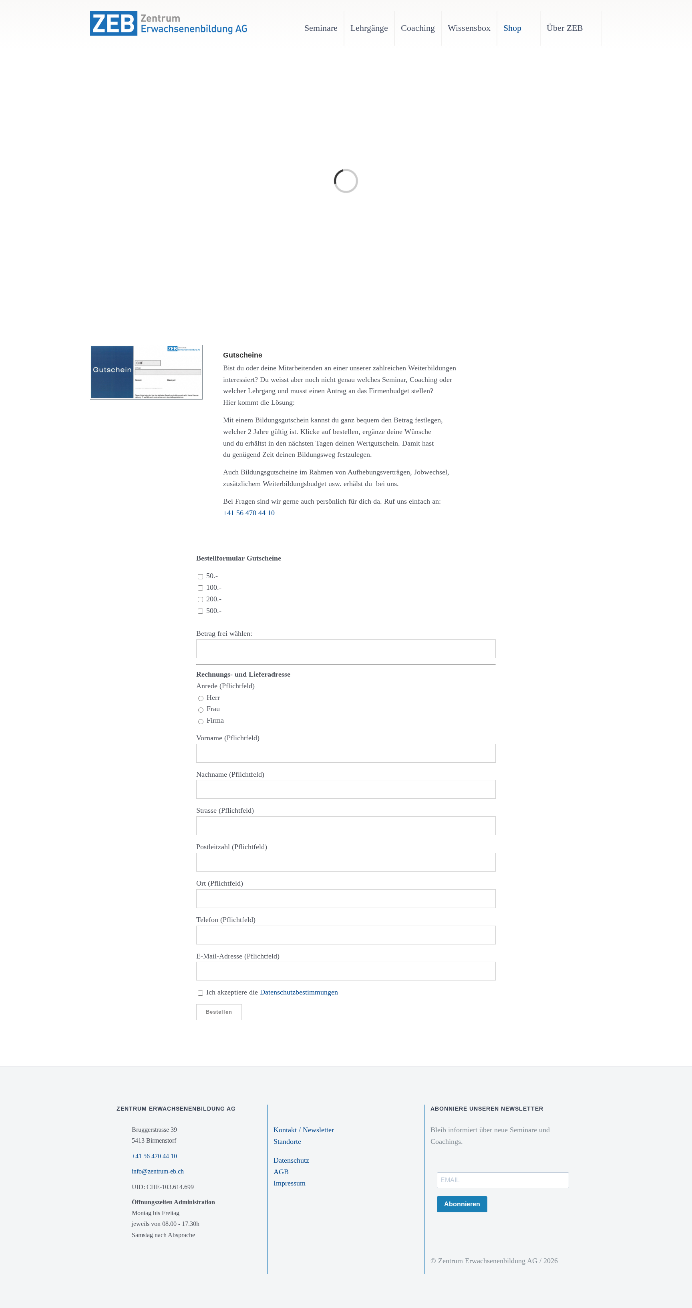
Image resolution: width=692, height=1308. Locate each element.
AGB (281, 1172)
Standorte (287, 1141)
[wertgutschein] (146, 349)
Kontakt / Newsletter (304, 1130)
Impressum (290, 1183)
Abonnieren (462, 1204)
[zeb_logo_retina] (168, 14)
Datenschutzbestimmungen (299, 992)
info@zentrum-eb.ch (158, 1171)
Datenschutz (291, 1160)
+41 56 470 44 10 (249, 513)
